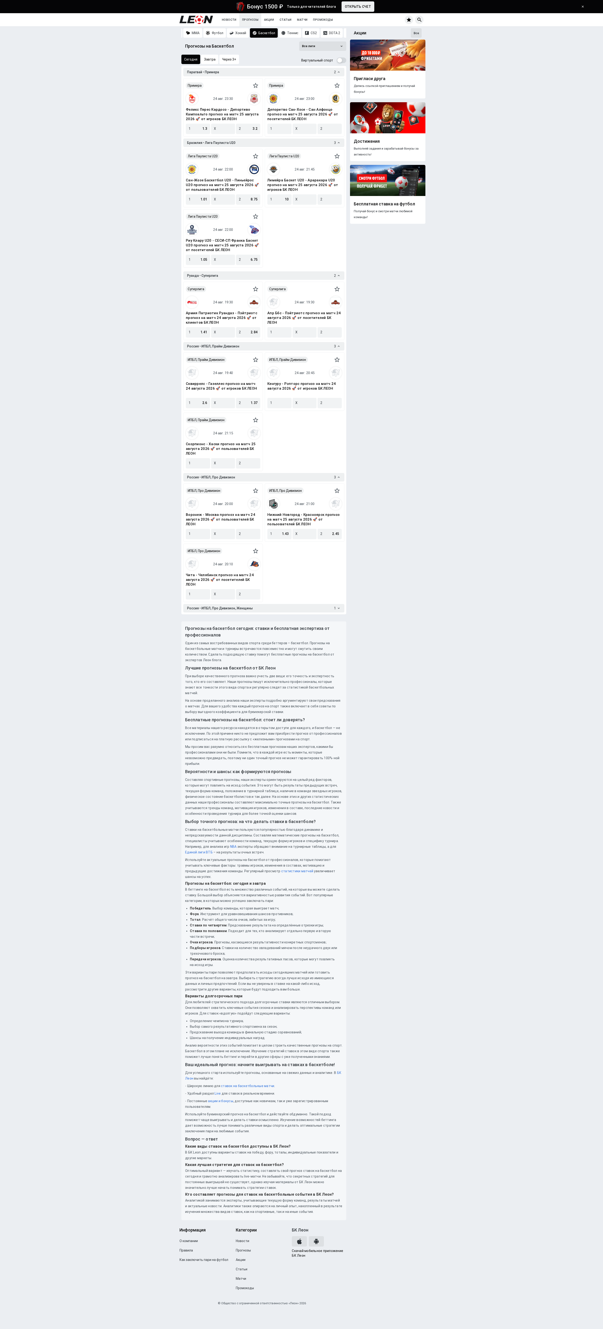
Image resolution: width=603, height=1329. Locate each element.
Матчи (302, 19)
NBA (233, 846)
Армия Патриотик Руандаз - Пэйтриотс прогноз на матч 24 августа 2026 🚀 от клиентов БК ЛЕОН (221, 318)
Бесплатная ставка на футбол (384, 204)
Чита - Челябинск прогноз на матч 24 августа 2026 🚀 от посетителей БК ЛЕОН (220, 580)
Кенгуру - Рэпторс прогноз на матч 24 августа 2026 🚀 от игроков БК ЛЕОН (301, 386)
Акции (269, 19)
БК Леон (300, 1229)
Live (218, 1093)
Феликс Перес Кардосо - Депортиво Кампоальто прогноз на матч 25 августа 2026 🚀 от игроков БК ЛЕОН (222, 114)
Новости (229, 19)
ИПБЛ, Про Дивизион (204, 491)
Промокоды (323, 19)
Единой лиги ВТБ (199, 852)
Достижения (367, 141)
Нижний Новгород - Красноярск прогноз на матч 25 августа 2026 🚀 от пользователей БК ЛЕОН (303, 519)
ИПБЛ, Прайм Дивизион (206, 360)
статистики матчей (297, 871)
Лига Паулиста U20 (203, 156)
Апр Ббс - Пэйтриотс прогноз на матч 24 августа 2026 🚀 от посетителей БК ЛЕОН (304, 318)
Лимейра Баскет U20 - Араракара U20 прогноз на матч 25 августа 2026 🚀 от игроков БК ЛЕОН (302, 185)
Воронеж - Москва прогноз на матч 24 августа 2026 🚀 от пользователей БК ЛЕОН (220, 519)
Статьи (285, 19)
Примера (195, 85)
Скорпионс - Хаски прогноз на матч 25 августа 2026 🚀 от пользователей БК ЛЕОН (221, 449)
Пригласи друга (369, 78)
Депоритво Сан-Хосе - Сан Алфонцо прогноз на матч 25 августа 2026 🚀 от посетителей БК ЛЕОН (302, 114)
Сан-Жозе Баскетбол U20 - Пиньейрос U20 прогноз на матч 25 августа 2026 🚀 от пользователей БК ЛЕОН (222, 185)
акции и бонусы (220, 1101)
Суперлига (196, 289)
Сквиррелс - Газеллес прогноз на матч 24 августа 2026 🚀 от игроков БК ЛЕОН (221, 386)
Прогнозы (250, 19)
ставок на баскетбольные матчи (247, 1086)
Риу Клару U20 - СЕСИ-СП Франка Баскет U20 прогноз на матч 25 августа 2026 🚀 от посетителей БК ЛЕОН (222, 245)
